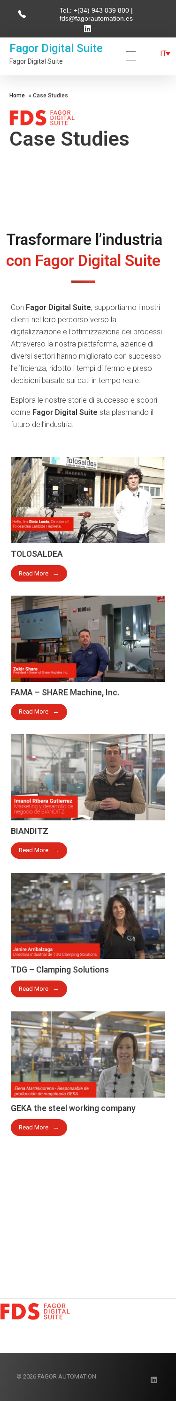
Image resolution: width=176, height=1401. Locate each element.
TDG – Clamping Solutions (60, 969)
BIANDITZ (29, 831)
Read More (33, 573)
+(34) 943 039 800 (102, 10)
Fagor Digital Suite (56, 48)
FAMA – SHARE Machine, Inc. (65, 692)
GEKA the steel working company (73, 1108)
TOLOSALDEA (37, 554)
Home (17, 95)
